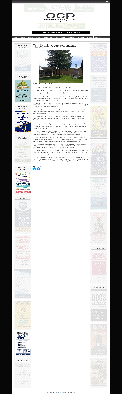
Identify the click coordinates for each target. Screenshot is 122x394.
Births (15, 40)
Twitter (38, 37)
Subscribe (97, 37)
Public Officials (31, 40)
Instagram (30, 37)
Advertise (89, 37)
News (56, 37)
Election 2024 (71, 37)
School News (57, 40)
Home (15, 37)
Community (76, 40)
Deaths (21, 40)
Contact (63, 37)
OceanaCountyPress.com (60, 392)
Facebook (22, 37)
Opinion (48, 40)
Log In (106, 1)
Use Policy (81, 37)
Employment (67, 40)
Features (41, 40)
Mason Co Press (47, 37)
